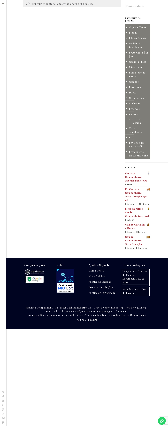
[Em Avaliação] (71, 281)
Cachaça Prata (137, 61)
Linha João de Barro (137, 74)
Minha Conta (96, 270)
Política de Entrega (100, 281)
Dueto (132, 92)
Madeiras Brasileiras (135, 45)
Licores (133, 114)
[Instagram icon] (3, 413)
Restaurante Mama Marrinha (138, 153)
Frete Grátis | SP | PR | (139, 54)
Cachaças (134, 103)
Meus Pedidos (97, 276)
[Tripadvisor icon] (3, 418)
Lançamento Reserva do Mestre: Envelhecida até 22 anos (134, 277)
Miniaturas (135, 67)
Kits (131, 137)
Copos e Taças (137, 27)
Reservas (134, 108)
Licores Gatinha (136, 120)
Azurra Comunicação (133, 315)
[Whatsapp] (162, 421)
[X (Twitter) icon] (3, 400)
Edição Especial (138, 38)
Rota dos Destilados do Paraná (134, 291)
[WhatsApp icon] (3, 392)
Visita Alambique (135, 130)
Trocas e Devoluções (101, 287)
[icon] (3, 422)
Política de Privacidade (102, 292)
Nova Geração (137, 98)
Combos (134, 81)
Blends (133, 32)
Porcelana (135, 87)
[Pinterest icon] (3, 409)
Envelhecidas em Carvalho (137, 144)
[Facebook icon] (3, 396)
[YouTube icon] (3, 405)
